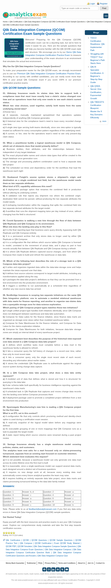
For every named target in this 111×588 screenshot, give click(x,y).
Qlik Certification (16, 22)
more (104, 121)
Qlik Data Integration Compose (58, 550)
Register (104, 3)
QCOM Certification (43, 543)
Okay (6, 533)
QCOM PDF (11, 546)
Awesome (14, 533)
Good (9, 533)
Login (92, 3)
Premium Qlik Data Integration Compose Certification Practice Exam (49, 73)
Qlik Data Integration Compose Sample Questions (55, 546)
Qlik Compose (26, 543)
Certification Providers (76, 580)
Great (11, 533)
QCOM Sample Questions (61, 540)
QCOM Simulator (25, 546)
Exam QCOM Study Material (67, 543)
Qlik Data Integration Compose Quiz (53, 556)
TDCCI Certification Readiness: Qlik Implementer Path (97, 44)
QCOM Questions (39, 540)
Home (5, 22)
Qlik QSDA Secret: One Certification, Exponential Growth (96, 92)
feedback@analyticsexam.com (43, 509)
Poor (4, 533)
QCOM (26, 540)
